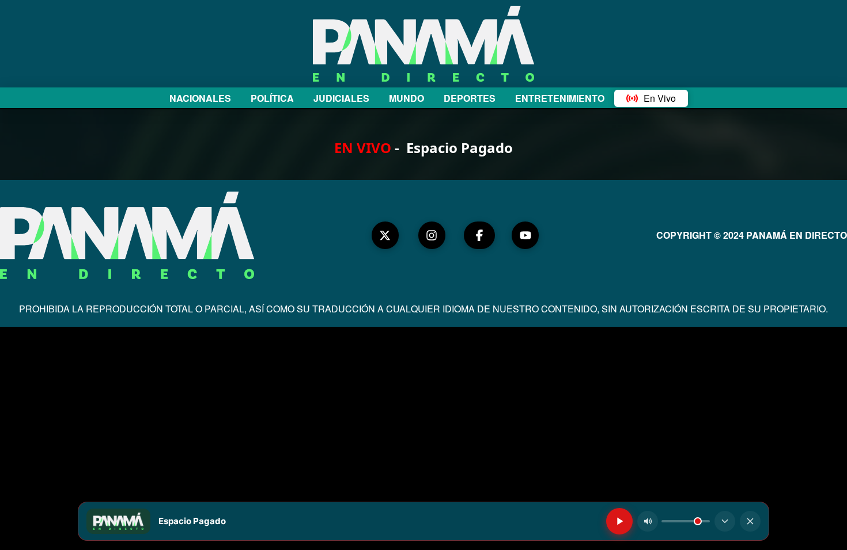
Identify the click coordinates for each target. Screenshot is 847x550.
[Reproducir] (619, 521)
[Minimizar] (724, 521)
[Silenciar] (647, 521)
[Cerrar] (750, 521)
